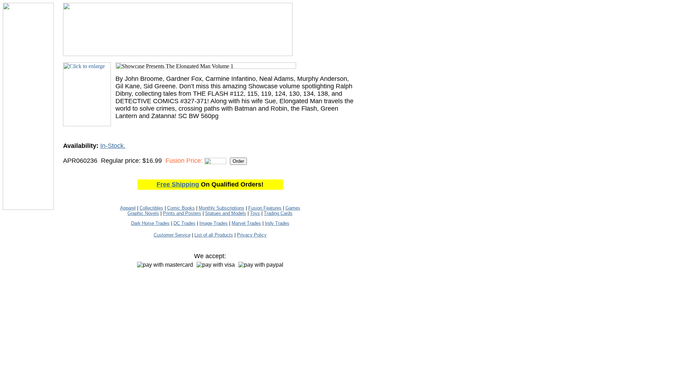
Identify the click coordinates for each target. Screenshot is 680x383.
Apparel (128, 208)
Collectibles (151, 208)
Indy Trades (277, 223)
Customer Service (172, 235)
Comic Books (181, 208)
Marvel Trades (246, 223)
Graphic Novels (143, 213)
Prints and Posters (182, 213)
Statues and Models (225, 213)
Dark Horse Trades (150, 223)
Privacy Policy (252, 235)
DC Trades (185, 223)
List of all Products (213, 235)
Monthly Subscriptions (221, 208)
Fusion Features (265, 208)
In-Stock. (112, 145)
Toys (255, 213)
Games (292, 208)
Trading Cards (278, 213)
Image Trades (213, 223)
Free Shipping (178, 184)
